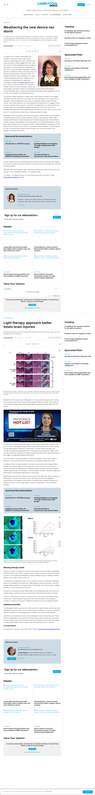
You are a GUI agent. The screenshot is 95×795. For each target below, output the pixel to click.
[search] (7, 5)
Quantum (44, 14)
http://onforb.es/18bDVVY (12, 177)
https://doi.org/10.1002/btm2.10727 (49, 629)
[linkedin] (29, 51)
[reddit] (35, 51)
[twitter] (32, 51)
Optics (37, 14)
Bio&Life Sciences (8, 318)
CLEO (22, 63)
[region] (32, 292)
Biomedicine (7, 22)
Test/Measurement (55, 14)
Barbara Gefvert (8, 45)
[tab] (8, 288)
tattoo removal (24, 82)
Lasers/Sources (28, 14)
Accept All (87, 791)
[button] (5, 5)
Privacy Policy (48, 791)
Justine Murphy (8, 337)
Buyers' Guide (67, 14)
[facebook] (27, 51)
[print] (60, 51)
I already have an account (32, 308)
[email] (37, 51)
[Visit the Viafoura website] (57, 295)
